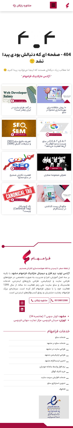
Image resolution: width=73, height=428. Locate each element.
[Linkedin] (22, 309)
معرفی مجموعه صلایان (55, 175)
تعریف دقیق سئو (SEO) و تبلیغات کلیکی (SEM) (19, 142)
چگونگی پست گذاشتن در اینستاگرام (55, 207)
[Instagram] (22, 303)
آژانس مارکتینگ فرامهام (36, 76)
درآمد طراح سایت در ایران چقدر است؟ (21, 109)
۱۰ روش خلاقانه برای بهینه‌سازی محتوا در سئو (56, 110)
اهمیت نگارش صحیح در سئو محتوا (20, 176)
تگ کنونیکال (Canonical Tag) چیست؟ (22, 209)
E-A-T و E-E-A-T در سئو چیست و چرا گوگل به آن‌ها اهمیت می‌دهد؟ (54, 144)
